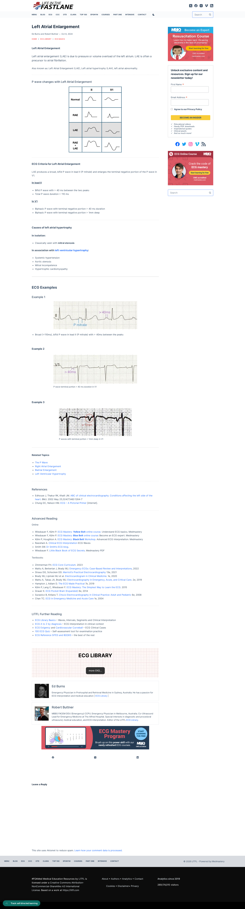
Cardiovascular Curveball (69, 627)
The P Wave (41, 462)
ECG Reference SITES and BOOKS (53, 635)
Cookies (111, 886)
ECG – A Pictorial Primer (73, 502)
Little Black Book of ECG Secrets (67, 550)
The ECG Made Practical (71, 583)
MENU (34, 14)
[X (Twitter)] (190, 5)
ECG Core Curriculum (64, 564)
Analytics (127, 878)
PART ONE (117, 14)
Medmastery (218, 861)
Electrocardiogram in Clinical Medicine (85, 576)
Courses (106, 14)
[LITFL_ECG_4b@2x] (95, 737)
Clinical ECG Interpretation (63, 543)
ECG (50, 14)
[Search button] (210, 15)
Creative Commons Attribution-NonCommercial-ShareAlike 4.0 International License (58, 886)
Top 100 (83, 14)
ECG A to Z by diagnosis (48, 623)
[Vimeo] (206, 5)
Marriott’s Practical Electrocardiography (84, 572)
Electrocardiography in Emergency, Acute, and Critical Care (99, 579)
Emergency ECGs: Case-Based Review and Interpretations (100, 568)
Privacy (135, 886)
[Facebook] (196, 5)
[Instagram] (201, 5)
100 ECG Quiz (42, 631)
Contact (142, 14)
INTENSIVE (129, 14)
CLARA (73, 14)
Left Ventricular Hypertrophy (50, 473)
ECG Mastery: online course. (79, 531)
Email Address (179, 97)
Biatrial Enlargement (46, 470)
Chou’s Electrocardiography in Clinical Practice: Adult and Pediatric (95, 594)
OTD (65, 14)
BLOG (42, 14)
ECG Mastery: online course (78, 535)
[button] (95, 670)
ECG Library (101, 695)
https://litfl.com (71, 890)
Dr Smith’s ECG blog (57, 546)
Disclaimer (123, 886)
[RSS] (211, 5)
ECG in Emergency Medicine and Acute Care (70, 598)
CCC (58, 14)
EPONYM (94, 14)
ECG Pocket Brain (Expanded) (62, 591)
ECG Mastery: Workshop (76, 539)
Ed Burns (36, 34)
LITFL (82, 878)
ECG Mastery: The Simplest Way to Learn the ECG (94, 587)
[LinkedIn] (138, 757)
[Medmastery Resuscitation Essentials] (190, 43)
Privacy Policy (194, 109)
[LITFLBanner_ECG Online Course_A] (190, 167)
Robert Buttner (51, 34)
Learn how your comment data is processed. (98, 850)
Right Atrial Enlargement (48, 466)
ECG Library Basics (45, 620)
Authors (115, 878)
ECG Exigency (42, 627)
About (105, 878)
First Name (177, 84)
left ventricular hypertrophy (71, 250)
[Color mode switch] (153, 14)
